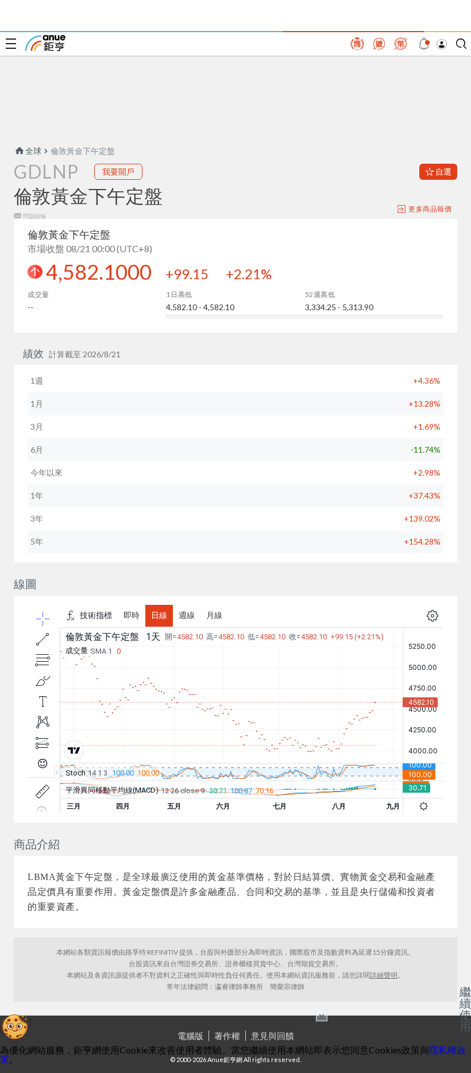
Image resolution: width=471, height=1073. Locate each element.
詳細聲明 (383, 975)
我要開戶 (118, 171)
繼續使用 (465, 1008)
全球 (33, 151)
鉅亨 (45, 43)
